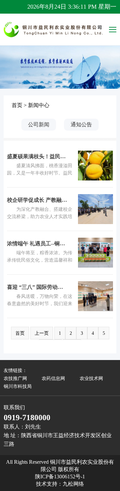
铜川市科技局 (18, 386)
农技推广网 (15, 378)
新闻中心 (38, 105)
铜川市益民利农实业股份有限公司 (54, 29)
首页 (17, 105)
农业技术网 (91, 378)
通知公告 (81, 124)
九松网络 (73, 484)
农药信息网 (53, 378)
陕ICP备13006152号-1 (60, 476)
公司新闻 (38, 124)
